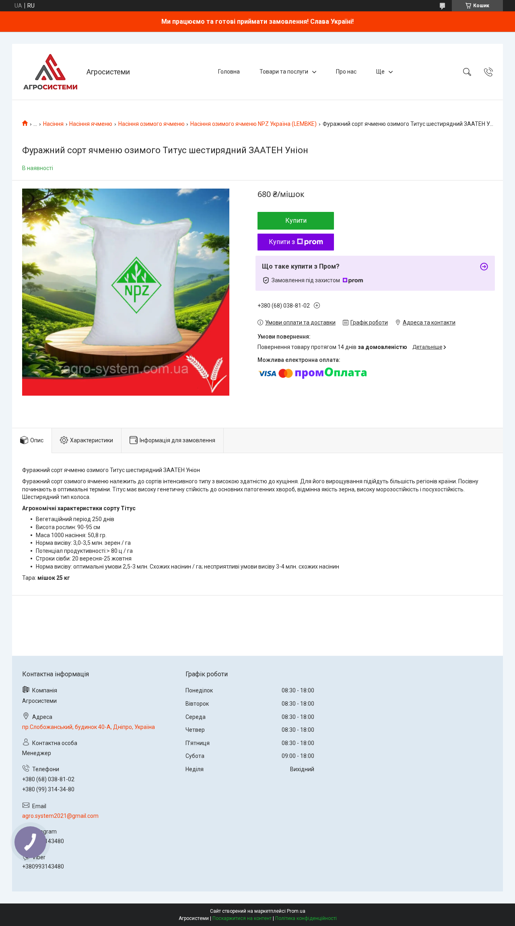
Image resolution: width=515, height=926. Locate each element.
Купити (296, 220)
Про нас (346, 71)
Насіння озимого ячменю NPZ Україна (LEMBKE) (253, 124)
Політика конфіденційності (306, 918)
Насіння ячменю (90, 124)
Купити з (282, 242)
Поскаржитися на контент (242, 918)
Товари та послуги (284, 71)
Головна (229, 71)
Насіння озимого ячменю (151, 124)
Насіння (53, 124)
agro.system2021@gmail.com (60, 816)
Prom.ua (296, 911)
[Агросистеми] (50, 72)
